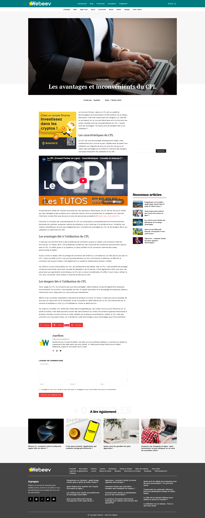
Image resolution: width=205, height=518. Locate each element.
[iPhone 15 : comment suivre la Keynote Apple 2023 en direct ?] (46, 431)
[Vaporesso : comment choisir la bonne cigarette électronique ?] (138, 240)
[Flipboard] (36, 499)
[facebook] (53, 350)
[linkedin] (57, 350)
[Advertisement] (151, 130)
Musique (118, 471)
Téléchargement (160, 471)
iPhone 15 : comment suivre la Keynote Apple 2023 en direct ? (44, 447)
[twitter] (60, 350)
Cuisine (102, 469)
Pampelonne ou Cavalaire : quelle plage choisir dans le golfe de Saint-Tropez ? (154, 204)
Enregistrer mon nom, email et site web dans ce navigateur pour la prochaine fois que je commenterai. (79, 389)
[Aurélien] (44, 342)
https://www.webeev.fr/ (60, 339)
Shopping (147, 471)
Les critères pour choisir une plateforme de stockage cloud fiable (155, 222)
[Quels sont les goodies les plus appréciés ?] (121, 431)
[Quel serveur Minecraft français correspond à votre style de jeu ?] (138, 231)
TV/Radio (72, 473)
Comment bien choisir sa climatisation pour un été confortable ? (120, 494)
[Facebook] (30, 499)
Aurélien (97, 100)
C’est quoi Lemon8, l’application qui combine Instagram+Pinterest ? (81, 447)
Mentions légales (111, 515)
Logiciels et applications (78, 471)
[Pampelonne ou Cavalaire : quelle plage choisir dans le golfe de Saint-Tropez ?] (138, 204)
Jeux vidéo (156, 469)
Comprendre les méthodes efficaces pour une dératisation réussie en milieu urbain (159, 491)
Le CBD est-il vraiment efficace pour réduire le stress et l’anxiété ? (158, 499)
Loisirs (93, 471)
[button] (172, 3)
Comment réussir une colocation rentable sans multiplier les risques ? (120, 487)
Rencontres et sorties (132, 471)
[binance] (57, 130)
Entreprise (113, 469)
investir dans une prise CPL (108, 216)
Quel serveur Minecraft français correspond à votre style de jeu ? (155, 231)
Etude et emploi (126, 469)
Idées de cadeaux (142, 469)
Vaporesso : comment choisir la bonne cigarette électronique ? (155, 240)
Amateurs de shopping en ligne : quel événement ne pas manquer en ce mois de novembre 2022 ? (158, 448)
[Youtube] (53, 499)
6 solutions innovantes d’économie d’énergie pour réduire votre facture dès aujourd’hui (121, 501)
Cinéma (94, 469)
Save (67, 325)
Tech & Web (102, 80)
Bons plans (83, 469)
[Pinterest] (42, 499)
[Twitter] (48, 499)
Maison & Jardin (105, 471)
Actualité (72, 469)
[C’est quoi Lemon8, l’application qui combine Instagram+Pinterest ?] (83, 431)
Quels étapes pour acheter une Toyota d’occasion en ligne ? (154, 213)
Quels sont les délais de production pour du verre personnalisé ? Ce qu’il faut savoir (160, 483)
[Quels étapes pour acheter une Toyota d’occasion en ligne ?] (138, 213)
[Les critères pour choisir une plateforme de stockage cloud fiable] (138, 222)
